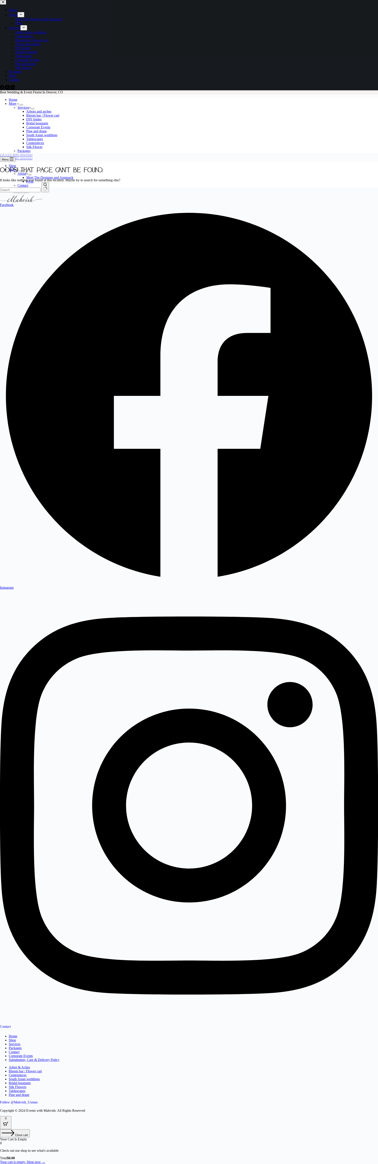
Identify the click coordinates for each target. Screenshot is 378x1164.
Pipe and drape (36, 131)
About (22, 173)
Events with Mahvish (16, 158)
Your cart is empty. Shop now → (22, 1162)
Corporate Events (38, 127)
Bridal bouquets (37, 123)
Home (13, 99)
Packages (24, 151)
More (13, 103)
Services (23, 107)
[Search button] (45, 187)
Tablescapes (34, 139)
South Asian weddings (41, 135)
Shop (12, 166)
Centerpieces (35, 143)
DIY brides (34, 119)
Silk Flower (34, 147)
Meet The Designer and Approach (49, 177)
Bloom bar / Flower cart (42, 115)
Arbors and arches (38, 111)
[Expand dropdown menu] (21, 104)
